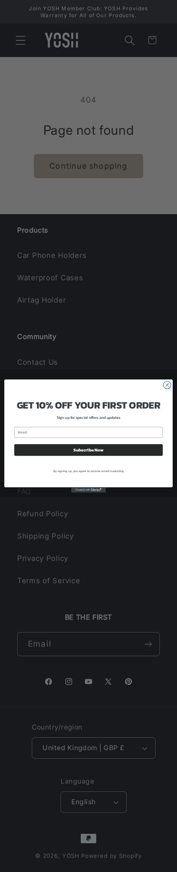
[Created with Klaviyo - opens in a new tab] (88, 490)
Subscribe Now (88, 450)
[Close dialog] (167, 385)
